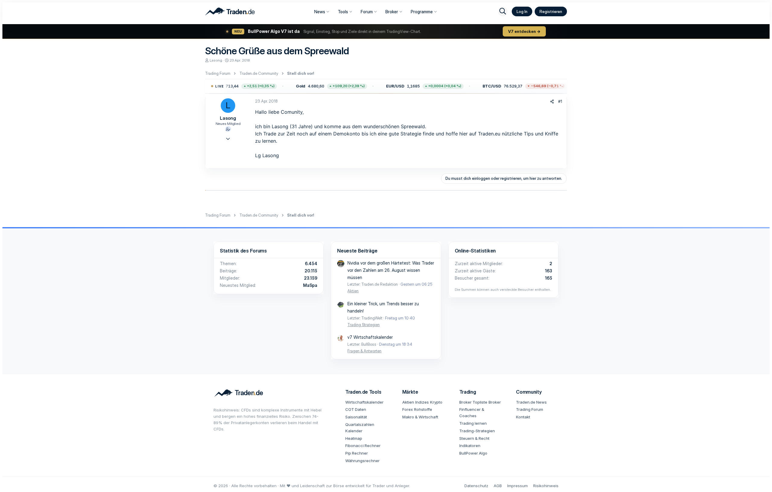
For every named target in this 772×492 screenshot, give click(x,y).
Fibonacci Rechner (363, 445)
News (319, 11)
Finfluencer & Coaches (471, 412)
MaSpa (310, 285)
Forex (407, 409)
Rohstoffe (423, 409)
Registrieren (550, 11)
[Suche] (503, 11)
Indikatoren (469, 445)
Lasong (216, 60)
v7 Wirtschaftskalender (370, 337)
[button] (232, 86)
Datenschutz (476, 485)
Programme (422, 11)
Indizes (422, 402)
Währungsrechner (362, 460)
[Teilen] (552, 101)
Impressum (517, 485)
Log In (522, 11)
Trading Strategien (363, 324)
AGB (498, 485)
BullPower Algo (473, 453)
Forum (367, 11)
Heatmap (353, 438)
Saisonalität (356, 416)
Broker (391, 11)
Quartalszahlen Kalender (359, 427)
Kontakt (523, 416)
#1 (560, 101)
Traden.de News (531, 402)
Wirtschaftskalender (364, 402)
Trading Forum (529, 409)
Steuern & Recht (474, 438)
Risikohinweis (545, 485)
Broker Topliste (473, 402)
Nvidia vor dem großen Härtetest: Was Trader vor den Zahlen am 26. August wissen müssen (390, 270)
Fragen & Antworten (364, 350)
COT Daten (355, 409)
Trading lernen (473, 423)
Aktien (353, 290)
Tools (343, 11)
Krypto (436, 402)
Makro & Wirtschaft (420, 416)
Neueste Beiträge (357, 251)
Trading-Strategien (477, 430)
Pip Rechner (356, 453)
